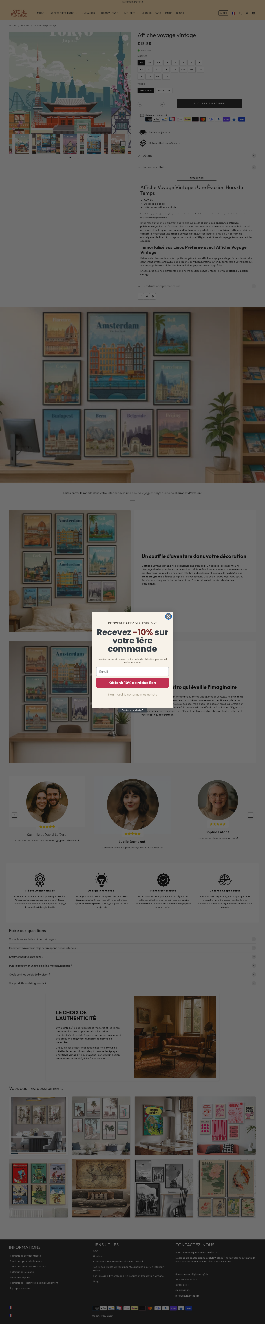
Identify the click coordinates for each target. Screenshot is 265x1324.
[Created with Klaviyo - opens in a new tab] (132, 710)
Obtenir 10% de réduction (132, 682)
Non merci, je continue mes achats (132, 694)
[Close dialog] (168, 616)
